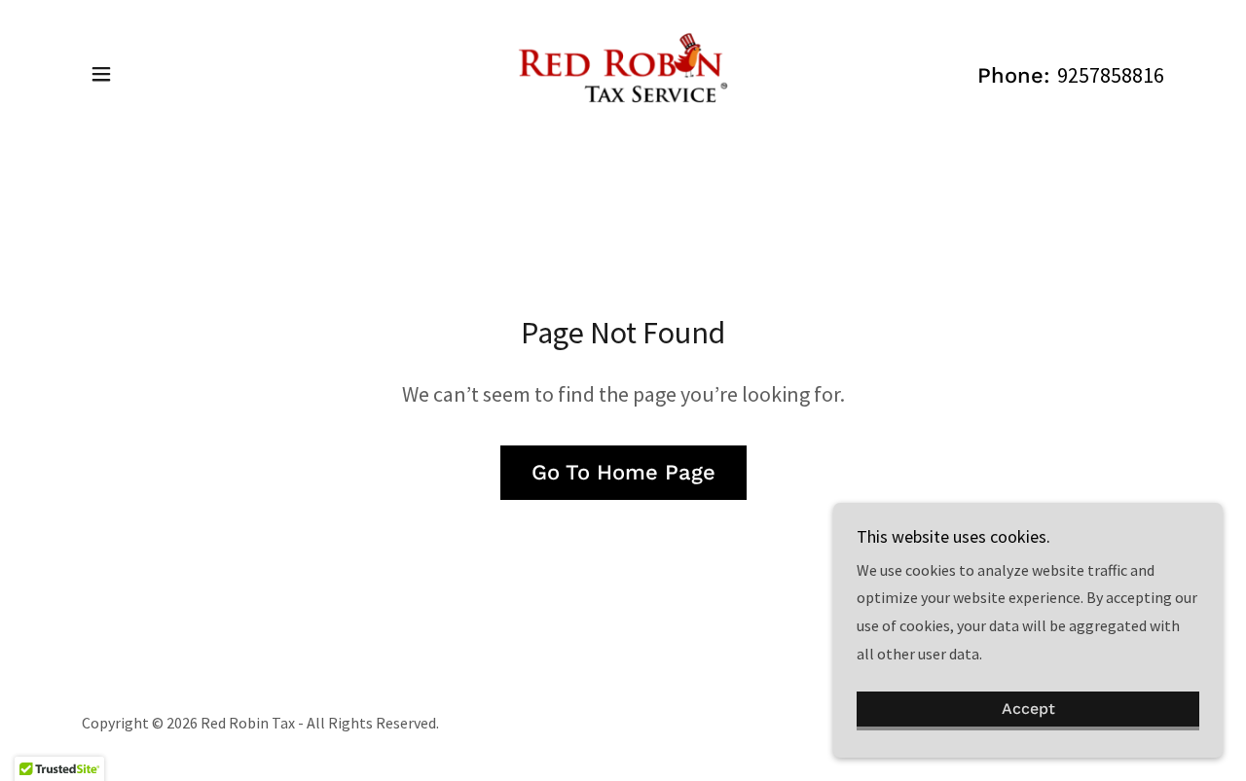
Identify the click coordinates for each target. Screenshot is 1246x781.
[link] (623, 72)
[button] (101, 73)
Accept (1028, 709)
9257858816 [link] (1110, 75)
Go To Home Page (623, 472)
